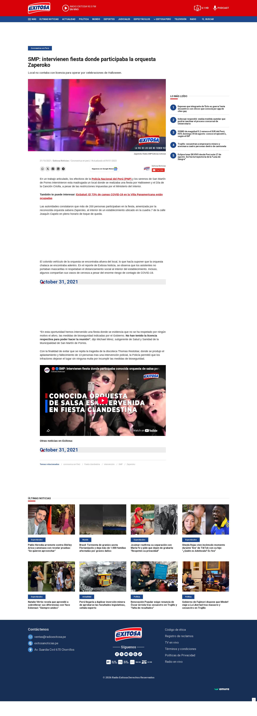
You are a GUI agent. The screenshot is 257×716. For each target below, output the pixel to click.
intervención (109, 464)
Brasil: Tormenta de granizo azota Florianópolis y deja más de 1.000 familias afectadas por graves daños (102, 548)
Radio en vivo (174, 661)
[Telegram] (63, 168)
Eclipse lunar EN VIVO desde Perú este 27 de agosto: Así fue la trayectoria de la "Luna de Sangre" (199, 156)
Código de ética (175, 629)
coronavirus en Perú (71, 464)
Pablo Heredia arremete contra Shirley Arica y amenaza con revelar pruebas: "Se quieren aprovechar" (50, 548)
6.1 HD (205, 8)
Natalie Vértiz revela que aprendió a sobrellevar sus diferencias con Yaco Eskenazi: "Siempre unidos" (49, 605)
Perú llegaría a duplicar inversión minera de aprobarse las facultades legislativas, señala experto (102, 605)
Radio (193, 19)
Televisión (180, 19)
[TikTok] (140, 654)
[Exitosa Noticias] (41, 8)
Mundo (96, 19)
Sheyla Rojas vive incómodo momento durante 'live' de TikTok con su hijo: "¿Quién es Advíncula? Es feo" (203, 548)
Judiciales (124, 19)
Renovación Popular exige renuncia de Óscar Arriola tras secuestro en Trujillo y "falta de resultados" (154, 605)
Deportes (109, 19)
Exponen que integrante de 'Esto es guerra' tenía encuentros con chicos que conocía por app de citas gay (201, 108)
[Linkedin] (58, 168)
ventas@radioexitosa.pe (50, 637)
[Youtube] (126, 654)
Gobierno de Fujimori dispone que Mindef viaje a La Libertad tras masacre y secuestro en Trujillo (205, 605)
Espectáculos (142, 19)
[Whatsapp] (42, 168)
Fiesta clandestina (92, 464)
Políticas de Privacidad (180, 655)
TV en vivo (172, 642)
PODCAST (223, 8)
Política (84, 19)
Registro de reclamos (179, 636)
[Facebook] (52, 168)
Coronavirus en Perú (40, 48)
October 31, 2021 (59, 282)
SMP (121, 464)
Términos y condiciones (180, 649)
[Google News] (135, 654)
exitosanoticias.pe (46, 643)
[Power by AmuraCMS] (221, 689)
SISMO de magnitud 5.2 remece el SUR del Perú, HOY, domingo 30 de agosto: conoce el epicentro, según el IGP (202, 133)
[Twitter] (47, 168)
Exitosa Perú (163, 19)
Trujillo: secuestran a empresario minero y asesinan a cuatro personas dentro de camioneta (202, 145)
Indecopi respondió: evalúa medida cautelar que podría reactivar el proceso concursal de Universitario (201, 121)
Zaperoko (131, 464)
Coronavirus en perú (80, 161)
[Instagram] (131, 654)
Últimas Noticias (49, 19)
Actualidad (68, 19)
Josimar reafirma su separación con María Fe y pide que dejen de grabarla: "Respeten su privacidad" (152, 548)
